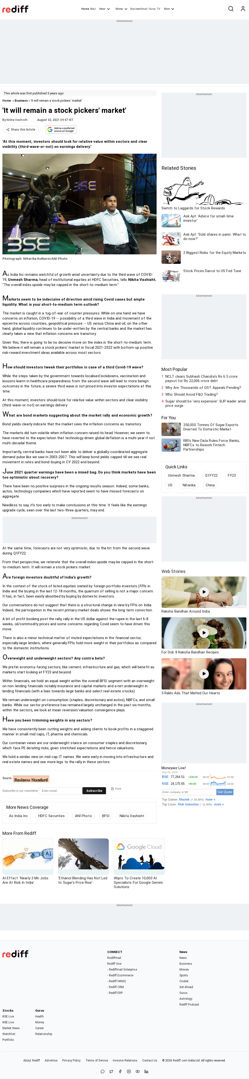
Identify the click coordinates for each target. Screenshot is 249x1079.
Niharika (189, 485)
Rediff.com (180, 1060)
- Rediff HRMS (116, 981)
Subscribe (94, 791)
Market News (11, 1028)
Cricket (184, 981)
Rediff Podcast (189, 1004)
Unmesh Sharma (181, 475)
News (102, 8)
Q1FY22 (211, 475)
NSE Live (8, 1022)
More (167, 8)
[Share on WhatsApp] (103, 1072)
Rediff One (114, 963)
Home (85, 8)
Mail (93, 8)
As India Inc (18, 816)
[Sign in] (243, 9)
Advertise (51, 1060)
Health (39, 1016)
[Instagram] (129, 1072)
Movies (184, 969)
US (170, 485)
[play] (204, 592)
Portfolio (8, 1040)
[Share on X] (111, 1072)
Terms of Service (97, 1060)
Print (118, 789)
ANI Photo (83, 816)
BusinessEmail (138, 8)
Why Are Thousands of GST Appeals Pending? (203, 387)
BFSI (105, 816)
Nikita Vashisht (17, 120)
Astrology (186, 998)
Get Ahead (186, 987)
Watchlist (8, 1034)
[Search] (230, 9)
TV (158, 8)
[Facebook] (120, 1072)
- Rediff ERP (115, 993)
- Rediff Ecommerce (120, 975)
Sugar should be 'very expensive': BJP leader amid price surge (205, 403)
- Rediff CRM (115, 987)
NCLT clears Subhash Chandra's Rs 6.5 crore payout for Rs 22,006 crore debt (201, 378)
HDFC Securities (51, 816)
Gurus (152, 8)
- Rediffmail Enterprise (122, 969)
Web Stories (173, 571)
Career (39, 1028)
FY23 (232, 475)
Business (21, 100)
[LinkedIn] (146, 1072)
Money (119, 8)
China (210, 485)
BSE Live (8, 1016)
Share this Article (23, 129)
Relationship (43, 1034)
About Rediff (31, 1060)
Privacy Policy (71, 1060)
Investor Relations (125, 1060)
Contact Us (149, 1060)
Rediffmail (114, 958)
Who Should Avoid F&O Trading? (191, 394)
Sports (183, 975)
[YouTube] (138, 1072)
